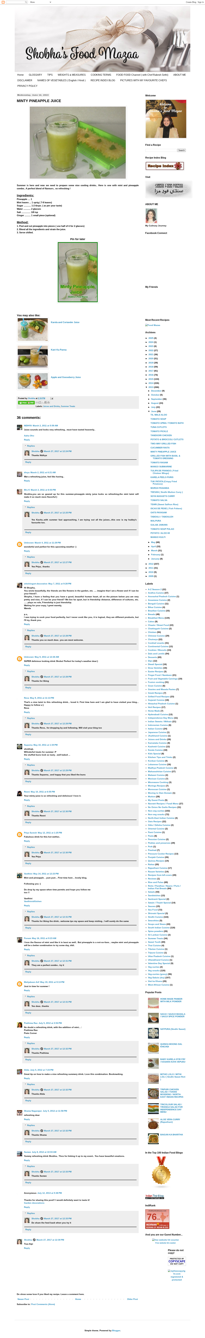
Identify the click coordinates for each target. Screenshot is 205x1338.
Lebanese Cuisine (157, 764)
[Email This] (37, 402)
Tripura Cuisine (156, 952)
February (156, 554)
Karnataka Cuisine (157, 743)
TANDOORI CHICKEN (161, 435)
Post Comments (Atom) (43, 1304)
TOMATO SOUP (158, 419)
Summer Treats (68, 406)
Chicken (152, 632)
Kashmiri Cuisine (156, 746)
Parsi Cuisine (154, 832)
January (155, 559)
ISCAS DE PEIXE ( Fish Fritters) (166, 508)
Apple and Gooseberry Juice (66, 377)
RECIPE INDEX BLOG (103, 80)
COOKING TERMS (101, 75)
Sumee (27, 1152)
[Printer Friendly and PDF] (26, 403)
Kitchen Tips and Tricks (160, 757)
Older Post (132, 1299)
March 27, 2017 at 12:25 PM (58, 512)
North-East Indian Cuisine (161, 818)
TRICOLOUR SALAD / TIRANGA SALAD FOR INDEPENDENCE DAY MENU (171, 1108)
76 (152, 1217)
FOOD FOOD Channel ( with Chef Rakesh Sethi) (142, 75)
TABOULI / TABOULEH (162, 517)
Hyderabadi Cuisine (158, 714)
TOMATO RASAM (159, 462)
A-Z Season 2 (155, 589)
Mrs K (27, 490)
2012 (151, 564)
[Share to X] (42, 402)
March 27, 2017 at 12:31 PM (58, 917)
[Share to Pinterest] (48, 402)
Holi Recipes (154, 707)
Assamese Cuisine (157, 600)
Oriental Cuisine (156, 828)
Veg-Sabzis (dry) (156, 977)
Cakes (151, 621)
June (154, 411)
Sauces (151, 906)
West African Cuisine (158, 985)
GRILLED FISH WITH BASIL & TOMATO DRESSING (165, 457)
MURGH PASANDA (160, 488)
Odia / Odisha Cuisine (159, 825)
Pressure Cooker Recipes (161, 854)
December (156, 391)
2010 (151, 572)
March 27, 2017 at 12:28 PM (58, 636)
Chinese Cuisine (156, 636)
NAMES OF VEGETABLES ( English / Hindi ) (61, 80)
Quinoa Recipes (156, 861)
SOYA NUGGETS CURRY (163, 496)
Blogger (116, 1330)
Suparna (28, 745)
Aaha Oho (29, 435)
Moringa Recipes (156, 786)
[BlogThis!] (39, 402)
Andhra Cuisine (156, 593)
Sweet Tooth (154, 942)
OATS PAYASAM (159, 512)
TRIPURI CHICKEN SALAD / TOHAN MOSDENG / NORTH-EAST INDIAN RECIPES (171, 1093)
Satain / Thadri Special (159, 902)
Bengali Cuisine (156, 603)
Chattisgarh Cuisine (158, 628)
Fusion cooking (156, 682)
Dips (150, 661)
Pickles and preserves (159, 843)
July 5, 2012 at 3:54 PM (50, 1023)
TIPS (50, 75)
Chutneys (153, 639)
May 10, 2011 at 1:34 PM (45, 745)
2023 (151, 346)
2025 (151, 338)
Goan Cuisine (155, 686)
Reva (26, 698)
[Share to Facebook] (45, 402)
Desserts (152, 657)
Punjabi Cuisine (156, 857)
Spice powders (155, 931)
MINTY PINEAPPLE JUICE (163, 452)
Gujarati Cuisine (156, 700)
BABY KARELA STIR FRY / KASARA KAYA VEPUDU (172, 1060)
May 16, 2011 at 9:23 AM (44, 938)
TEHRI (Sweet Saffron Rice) (164, 504)
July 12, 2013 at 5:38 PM (49, 1193)
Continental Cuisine (158, 646)
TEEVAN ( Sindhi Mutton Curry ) (167, 492)
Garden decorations (34, 1203)
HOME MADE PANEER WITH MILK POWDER (171, 1000)
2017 (151, 371)
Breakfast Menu (156, 618)
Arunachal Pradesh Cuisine (162, 596)
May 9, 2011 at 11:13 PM (42, 698)
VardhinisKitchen (33, 901)
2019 (151, 362)
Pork (150, 846)
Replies (31, 446)
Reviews (152, 878)
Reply (27, 439)
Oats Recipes (155, 821)
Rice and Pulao (155, 882)
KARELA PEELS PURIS (162, 477)
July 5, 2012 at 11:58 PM (55, 1111)
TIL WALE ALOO (159, 415)
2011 (151, 568)
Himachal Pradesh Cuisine (161, 703)
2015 (151, 379)
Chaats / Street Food (158, 625)
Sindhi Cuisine (155, 917)
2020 (151, 358)
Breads (151, 614)
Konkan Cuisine (156, 761)
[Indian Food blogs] (161, 1188)
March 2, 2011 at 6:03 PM (43, 490)
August (155, 403)
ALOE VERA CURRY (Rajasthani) (170, 1120)
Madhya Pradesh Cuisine (160, 768)
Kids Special (154, 753)
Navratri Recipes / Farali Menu (163, 803)
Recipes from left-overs (160, 875)
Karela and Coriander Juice (65, 322)
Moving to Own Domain (160, 793)
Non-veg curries (156, 811)
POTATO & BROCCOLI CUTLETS (167, 439)
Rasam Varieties (156, 871)
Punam (27, 938)
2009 (151, 576)
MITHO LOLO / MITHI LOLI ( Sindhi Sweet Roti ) (172, 1077)
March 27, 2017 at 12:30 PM (58, 811)
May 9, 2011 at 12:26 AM (47, 657)
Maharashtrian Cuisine (159, 771)
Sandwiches (154, 895)
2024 (151, 342)
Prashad (152, 850)
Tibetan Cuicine (156, 949)
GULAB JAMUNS (159, 525)
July (153, 407)
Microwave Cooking (158, 782)
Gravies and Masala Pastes (162, 689)
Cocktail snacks (156, 643)
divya (27, 472)
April (154, 546)
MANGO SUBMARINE (161, 466)
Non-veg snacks (156, 814)
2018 (151, 367)
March (154, 550)
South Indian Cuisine (159, 927)
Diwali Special (155, 664)
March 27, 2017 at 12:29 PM (58, 723)
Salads (151, 892)
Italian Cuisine (155, 728)
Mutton (151, 796)
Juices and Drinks (51, 406)
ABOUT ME (179, 75)
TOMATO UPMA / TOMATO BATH (167, 423)
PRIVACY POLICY (27, 86)
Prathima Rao (31, 1023)
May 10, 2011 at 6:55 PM (43, 792)
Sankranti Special (157, 899)
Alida (26, 1070)
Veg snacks (154, 970)
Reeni (27, 792)
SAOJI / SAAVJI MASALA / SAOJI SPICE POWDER (172, 1015)
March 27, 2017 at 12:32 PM (58, 1049)
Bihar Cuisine (155, 607)
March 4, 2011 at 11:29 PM (48, 542)
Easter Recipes (155, 671)
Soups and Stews (157, 924)
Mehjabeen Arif (31, 982)
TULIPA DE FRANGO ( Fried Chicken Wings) (164, 471)
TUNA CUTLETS (159, 427)
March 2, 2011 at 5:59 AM (45, 425)
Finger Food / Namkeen (160, 675)
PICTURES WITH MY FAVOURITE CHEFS (143, 80)
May (153, 542)
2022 (151, 350)
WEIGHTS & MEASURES (72, 75)
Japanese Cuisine (157, 732)
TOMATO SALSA (159, 500)
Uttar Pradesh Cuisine (159, 956)
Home (20, 75)
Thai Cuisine (154, 945)
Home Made (154, 711)
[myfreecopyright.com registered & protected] (177, 1280)
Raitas (151, 864)
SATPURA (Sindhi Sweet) (172, 1029)
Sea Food (153, 910)
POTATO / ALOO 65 (160, 533)
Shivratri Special (156, 913)
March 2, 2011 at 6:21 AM (43, 472)
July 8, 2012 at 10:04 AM (44, 1152)
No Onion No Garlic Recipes (162, 807)
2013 (151, 387)
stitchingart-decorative (35, 583)
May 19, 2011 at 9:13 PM (52, 982)
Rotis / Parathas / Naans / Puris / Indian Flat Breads (164, 887)
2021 (151, 354)
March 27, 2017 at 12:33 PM (58, 1171)
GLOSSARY (35, 75)
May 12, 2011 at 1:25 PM (50, 833)
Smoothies (153, 920)
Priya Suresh (30, 833)
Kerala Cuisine (155, 750)
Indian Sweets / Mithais (160, 721)
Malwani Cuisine (156, 775)
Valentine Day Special (159, 963)
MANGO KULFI (158, 537)
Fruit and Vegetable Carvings (163, 678)
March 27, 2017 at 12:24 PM (58, 451)
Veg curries (153, 967)
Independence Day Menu (160, 718)
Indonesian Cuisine (158, 725)
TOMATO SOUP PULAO (162, 529)
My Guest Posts (156, 800)
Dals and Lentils (156, 653)
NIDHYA (28, 425)
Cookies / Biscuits (157, 650)
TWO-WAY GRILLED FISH (163, 443)
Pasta (151, 836)
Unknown (29, 542)
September (157, 399)
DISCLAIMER (24, 80)
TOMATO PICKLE (159, 431)
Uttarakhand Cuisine (158, 960)
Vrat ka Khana (155, 981)
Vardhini (28, 873)
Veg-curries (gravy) (157, 974)
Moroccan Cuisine (157, 789)
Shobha (35, 451)
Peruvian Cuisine (156, 839)
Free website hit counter (165, 1243)
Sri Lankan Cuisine (157, 935)
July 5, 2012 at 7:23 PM (41, 1070)
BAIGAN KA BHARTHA (171, 1134)
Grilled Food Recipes (159, 696)
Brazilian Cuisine (156, 610)
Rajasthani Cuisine (157, 868)
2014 (151, 383)
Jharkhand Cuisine (157, 736)
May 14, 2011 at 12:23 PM (46, 873)
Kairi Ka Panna (59, 349)
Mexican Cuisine (156, 778)
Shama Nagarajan (33, 1111)
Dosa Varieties (155, 668)
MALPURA (156, 521)
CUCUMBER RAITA (160, 447)
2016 (151, 375)
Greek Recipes (155, 693)
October (155, 395)
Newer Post (23, 1299)
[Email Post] (51, 398)
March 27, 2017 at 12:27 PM (58, 562)
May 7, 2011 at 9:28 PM (59, 583)
